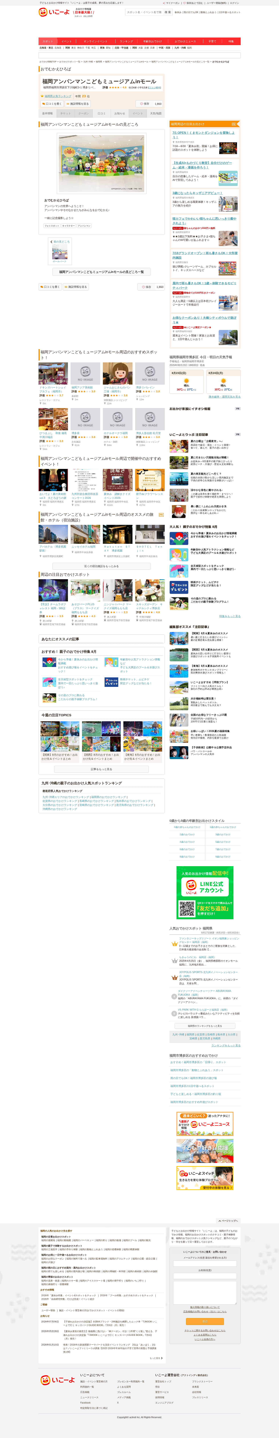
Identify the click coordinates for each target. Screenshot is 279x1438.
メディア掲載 (124, 1397)
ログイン (234, 3)
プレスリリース (200, 1397)
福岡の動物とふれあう (91, 1249)
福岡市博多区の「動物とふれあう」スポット (197, 1070)
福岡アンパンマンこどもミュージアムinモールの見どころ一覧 (101, 271)
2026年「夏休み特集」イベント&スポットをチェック (68, 1295)
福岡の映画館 (94, 1271)
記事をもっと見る (101, 769)
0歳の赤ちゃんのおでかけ (187, 827)
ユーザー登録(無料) (216, 3)
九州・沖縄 (180, 47)
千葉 (87, 47)
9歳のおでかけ (222, 856)
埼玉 (93, 47)
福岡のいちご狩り (135, 1280)
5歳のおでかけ (222, 842)
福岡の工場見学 (49, 1249)
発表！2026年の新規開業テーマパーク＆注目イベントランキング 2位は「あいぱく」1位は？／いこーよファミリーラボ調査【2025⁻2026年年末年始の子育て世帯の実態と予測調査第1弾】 (110, 1348)
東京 (73, 47)
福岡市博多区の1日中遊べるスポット (192, 1086)
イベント (66, 41)
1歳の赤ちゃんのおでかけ (223, 827)
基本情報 (47, 113)
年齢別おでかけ (152, 41)
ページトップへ (230, 1220)
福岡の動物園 (64, 1240)
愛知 (108, 47)
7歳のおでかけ (222, 849)
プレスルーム (124, 1392)
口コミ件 (154, 87)
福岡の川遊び (48, 1262)
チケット (65, 113)
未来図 (195, 1386)
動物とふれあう (209, 12)
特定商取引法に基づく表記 (94, 1408)
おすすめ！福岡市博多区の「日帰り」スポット (198, 1062)
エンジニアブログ (164, 1402)
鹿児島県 (205, 1038)
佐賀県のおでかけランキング (60, 800)
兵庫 (152, 47)
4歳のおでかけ (187, 842)
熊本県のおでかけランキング (133, 800)
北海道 (57, 47)
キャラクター (68, 226)
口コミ (102, 113)
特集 (231, 41)
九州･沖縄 (178, 1034)
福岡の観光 (145, 1240)
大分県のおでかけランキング (60, 804)
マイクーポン (173, 3)
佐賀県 (201, 1034)
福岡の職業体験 (131, 1249)
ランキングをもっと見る (226, 1045)
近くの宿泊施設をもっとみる (101, 566)
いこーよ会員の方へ (205, 1339)
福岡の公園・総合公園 (143, 1258)
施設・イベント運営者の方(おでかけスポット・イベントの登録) (91, 1310)
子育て (212, 41)
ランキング (126, 41)
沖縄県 (217, 1038)
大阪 (140, 47)
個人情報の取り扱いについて (205, 1307)
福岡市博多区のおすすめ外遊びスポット (194, 1101)
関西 (134, 47)
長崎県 (211, 1034)
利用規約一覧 (87, 1386)
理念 (157, 1386)
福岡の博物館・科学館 (114, 1271)
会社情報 (196, 1392)
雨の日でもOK (191, 12)
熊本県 (221, 1034)
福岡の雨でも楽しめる (52, 1271)
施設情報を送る (79, 103)
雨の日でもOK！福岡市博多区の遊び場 (193, 1078)
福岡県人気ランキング (58, 96)
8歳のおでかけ (187, 856)
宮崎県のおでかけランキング (96, 804)
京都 (146, 47)
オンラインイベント (96, 41)
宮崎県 (193, 1038)
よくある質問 (124, 1386)
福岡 (189, 47)
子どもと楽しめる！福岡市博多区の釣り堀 (195, 1094)
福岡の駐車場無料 (98, 1258)
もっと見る (155, 1358)
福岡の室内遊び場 (75, 1271)
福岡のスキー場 (70, 1280)
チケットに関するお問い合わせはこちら (204, 1330)
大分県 (232, 1034)
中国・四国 (164, 47)
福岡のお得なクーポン (52, 1258)
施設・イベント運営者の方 (94, 1381)
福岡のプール (130, 1240)
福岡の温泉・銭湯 (50, 1280)
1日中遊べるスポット (230, 12)
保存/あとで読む (195, 3)
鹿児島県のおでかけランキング (134, 804)
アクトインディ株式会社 (194, 1375)
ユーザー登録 (48, 1310)
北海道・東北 (46, 47)
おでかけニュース (185, 41)
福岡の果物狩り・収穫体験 (55, 1284)
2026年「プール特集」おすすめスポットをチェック (126, 1295)
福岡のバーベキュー (83, 1240)
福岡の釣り (101, 1240)
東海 (102, 47)
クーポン (83, 113)
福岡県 (191, 1034)
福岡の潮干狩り (115, 1280)
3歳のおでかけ (222, 834)
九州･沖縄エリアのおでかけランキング (66, 797)
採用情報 (159, 1397)
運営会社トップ (163, 1381)
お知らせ (119, 113)
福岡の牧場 (115, 1240)
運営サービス (162, 1392)
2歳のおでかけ (187, 834)
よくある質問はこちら (205, 1335)
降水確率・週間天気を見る (225, 396)
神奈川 (80, 47)
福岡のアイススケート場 (92, 1280)
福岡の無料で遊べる (76, 1258)
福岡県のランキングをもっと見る (205, 1026)
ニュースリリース (89, 1397)
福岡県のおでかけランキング (108, 797)
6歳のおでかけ (187, 849)
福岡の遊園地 (48, 1240)
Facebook (85, 1402)
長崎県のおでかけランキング (96, 800)
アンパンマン (84, 226)
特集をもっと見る (230, 616)
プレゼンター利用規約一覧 (130, 1381)
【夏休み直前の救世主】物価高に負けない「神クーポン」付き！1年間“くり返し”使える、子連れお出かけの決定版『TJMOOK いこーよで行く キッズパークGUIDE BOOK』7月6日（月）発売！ (110, 1335)
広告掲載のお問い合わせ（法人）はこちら (205, 1311)
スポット (48, 41)
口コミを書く (54, 103)
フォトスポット (52, 226)
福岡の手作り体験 (69, 1249)
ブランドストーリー (202, 1381)
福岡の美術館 (135, 1271)
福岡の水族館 (151, 1271)
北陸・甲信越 (121, 47)
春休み (178, 12)
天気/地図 (156, 113)
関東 (67, 47)
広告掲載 (84, 1392)
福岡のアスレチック (120, 1258)
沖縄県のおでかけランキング (60, 808)
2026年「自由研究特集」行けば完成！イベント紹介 (68, 1299)
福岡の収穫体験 (113, 1249)
